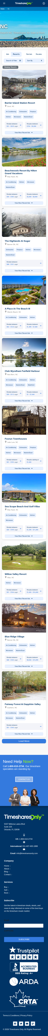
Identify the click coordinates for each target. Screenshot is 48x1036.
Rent (6, 893)
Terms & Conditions (11, 1015)
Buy (5, 887)
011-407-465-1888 (30, 846)
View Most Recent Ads (23, 132)
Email (6, 920)
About (6, 869)
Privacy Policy (27, 1015)
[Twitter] (21, 1024)
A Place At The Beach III (17, 308)
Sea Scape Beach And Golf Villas (22, 506)
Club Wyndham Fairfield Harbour (22, 371)
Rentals (29, 54)
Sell (5, 890)
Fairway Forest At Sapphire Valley (23, 704)
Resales (39, 54)
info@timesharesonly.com (27, 853)
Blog (6, 872)
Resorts (16, 54)
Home (6, 866)
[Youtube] (27, 1024)
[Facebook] (15, 1024)
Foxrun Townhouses (16, 439)
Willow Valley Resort (15, 574)
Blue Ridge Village (14, 636)
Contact (7, 875)
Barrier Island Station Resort (20, 103)
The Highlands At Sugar (17, 241)
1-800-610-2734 (26, 839)
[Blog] (33, 1024)
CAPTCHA (9, 931)
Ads (7, 54)
